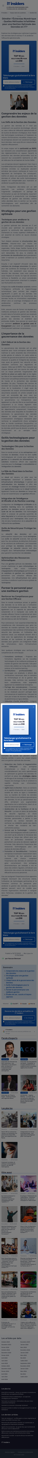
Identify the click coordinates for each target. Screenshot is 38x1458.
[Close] (33, 707)
